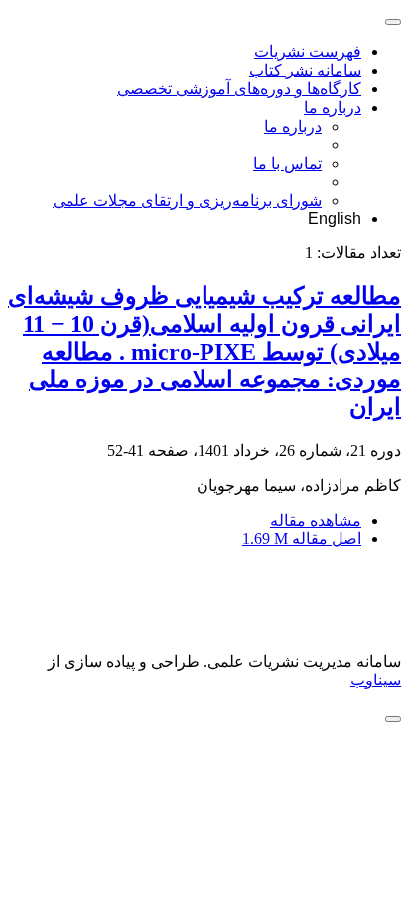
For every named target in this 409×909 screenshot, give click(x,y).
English (334, 218)
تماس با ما (287, 163)
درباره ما (332, 107)
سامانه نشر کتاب (305, 70)
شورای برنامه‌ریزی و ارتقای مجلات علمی (187, 200)
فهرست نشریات (307, 51)
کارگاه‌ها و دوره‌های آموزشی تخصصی (239, 88)
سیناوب (375, 680)
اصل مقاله (301, 538)
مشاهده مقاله (315, 520)
